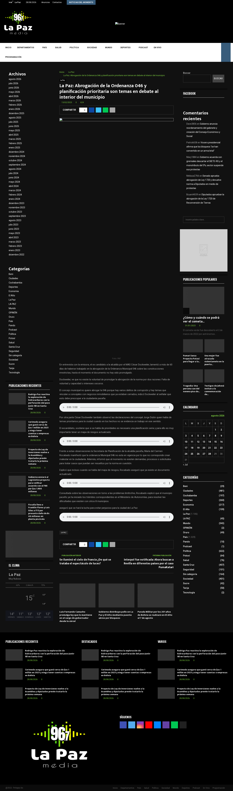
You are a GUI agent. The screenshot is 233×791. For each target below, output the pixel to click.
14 (209, 442)
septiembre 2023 (17, 216)
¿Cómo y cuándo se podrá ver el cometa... (201, 319)
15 (215, 442)
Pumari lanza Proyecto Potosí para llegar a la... (191, 358)
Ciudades (13, 278)
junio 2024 (14, 177)
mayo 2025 (14, 130)
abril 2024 (14, 186)
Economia (14, 291)
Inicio (8, 47)
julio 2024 (13, 173)
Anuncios (45, 2)
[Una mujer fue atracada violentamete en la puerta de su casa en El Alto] (214, 345)
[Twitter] (189, 52)
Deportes (125, 47)
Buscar (187, 73)
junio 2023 (14, 229)
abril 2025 (14, 134)
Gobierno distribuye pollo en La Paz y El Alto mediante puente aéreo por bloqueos (116, 615)
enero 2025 (14, 147)
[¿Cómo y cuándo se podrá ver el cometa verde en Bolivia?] (203, 300)
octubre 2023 (15, 212)
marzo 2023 (15, 241)
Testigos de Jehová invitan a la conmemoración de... (214, 390)
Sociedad (92, 47)
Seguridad (14, 351)
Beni (11, 274)
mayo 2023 (14, 233)
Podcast (143, 47)
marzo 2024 (15, 190)
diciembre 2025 (16, 113)
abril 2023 (14, 237)
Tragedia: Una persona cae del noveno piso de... (191, 388)
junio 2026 (14, 87)
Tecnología (14, 372)
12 (198, 442)
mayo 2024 (14, 182)
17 (186, 448)
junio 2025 (14, 126)
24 (186, 454)
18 (192, 448)
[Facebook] (185, 52)
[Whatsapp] (212, 52)
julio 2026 (13, 83)
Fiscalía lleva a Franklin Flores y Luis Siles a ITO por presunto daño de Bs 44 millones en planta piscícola (39, 512)
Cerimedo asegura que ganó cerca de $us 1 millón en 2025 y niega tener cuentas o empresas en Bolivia (38, 429)
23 (221, 448)
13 (204, 442)
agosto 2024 (15, 169)
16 (221, 442)
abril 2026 (14, 96)
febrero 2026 (15, 105)
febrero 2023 (15, 246)
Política (74, 47)
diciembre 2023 (16, 203)
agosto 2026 (15, 79)
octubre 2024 (15, 160)
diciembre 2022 (16, 254)
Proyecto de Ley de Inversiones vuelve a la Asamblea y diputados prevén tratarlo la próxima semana (38, 457)
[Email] (203, 52)
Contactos (57, 2)
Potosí (12, 338)
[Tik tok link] (226, 2)
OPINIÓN (13, 312)
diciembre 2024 (16, 152)
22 (215, 448)
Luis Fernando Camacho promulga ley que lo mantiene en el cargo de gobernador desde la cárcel (75, 616)
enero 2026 (14, 109)
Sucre (12, 364)
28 (209, 454)
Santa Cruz (14, 347)
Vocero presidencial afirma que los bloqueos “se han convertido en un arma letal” (203, 146)
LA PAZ (63, 532)
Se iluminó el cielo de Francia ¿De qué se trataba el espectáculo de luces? (85, 561)
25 (192, 454)
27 (204, 454)
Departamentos (25, 47)
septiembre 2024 (17, 164)
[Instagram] (194, 52)
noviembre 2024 (17, 156)
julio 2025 (13, 122)
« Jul (185, 464)
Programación (13, 57)
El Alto (12, 295)
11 (192, 442)
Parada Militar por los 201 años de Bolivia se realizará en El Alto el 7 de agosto (155, 615)
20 (204, 448)
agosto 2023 (15, 220)
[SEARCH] (221, 220)
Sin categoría (15, 355)
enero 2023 (14, 250)
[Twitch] (208, 52)
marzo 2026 (15, 100)
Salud (58, 47)
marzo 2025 (15, 139)
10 (186, 442)
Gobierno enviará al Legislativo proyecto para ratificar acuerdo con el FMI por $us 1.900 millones (39, 484)
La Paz (62, 80)
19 (198, 448)
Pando (12, 325)
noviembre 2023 (17, 207)
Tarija (11, 368)
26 (198, 454)
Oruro (11, 317)
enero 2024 (14, 199)
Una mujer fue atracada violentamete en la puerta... (214, 360)
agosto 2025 (15, 117)
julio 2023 (13, 224)
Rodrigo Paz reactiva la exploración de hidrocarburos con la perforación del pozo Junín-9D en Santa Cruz (39, 401)
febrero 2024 (15, 194)
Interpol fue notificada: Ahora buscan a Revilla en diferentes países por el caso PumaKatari (149, 563)
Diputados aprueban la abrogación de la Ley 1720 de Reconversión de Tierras (205, 198)
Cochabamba (15, 282)
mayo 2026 (14, 92)
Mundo (108, 47)
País (44, 47)
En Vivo (157, 47)
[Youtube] (199, 52)
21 (209, 448)
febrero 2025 (15, 143)
